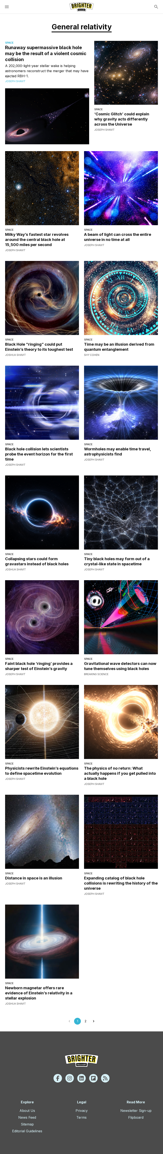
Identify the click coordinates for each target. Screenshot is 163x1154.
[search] (156, 7)
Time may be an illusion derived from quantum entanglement (119, 347)
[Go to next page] (93, 1021)
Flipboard (135, 1117)
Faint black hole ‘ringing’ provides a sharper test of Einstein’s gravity (39, 666)
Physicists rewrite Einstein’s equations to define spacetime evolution (41, 771)
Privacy (82, 1110)
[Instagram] (69, 1078)
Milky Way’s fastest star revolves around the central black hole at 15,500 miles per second (37, 239)
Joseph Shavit (15, 81)
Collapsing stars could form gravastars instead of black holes (37, 561)
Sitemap (27, 1124)
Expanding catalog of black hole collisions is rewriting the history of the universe (121, 883)
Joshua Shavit (15, 355)
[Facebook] (57, 1078)
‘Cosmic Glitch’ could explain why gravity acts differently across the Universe (121, 119)
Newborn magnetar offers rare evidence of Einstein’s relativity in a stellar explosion (38, 992)
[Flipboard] (93, 1078)
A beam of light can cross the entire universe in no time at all (117, 237)
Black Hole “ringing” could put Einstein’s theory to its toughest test (39, 347)
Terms (81, 1117)
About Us (27, 1110)
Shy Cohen (91, 355)
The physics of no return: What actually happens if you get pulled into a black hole (120, 773)
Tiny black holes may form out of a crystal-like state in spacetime (117, 561)
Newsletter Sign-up (136, 1110)
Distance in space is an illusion (33, 878)
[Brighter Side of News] (81, 7)
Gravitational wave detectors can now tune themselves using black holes (120, 666)
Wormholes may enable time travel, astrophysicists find (117, 451)
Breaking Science (96, 674)
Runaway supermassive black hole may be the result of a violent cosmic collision (45, 53)
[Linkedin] (81, 1078)
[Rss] (105, 1078)
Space (9, 42)
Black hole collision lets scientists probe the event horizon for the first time (39, 454)
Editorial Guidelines (27, 1131)
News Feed (27, 1117)
